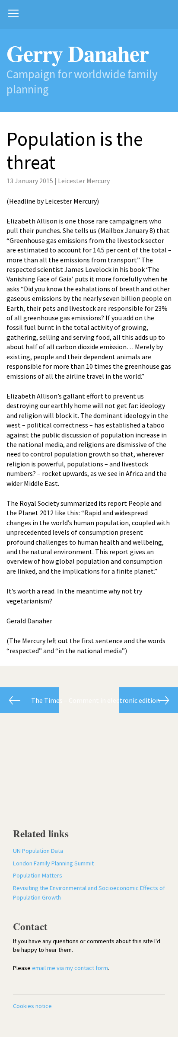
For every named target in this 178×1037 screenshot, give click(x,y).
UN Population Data (38, 851)
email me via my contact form (70, 968)
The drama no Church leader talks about (29, 700)
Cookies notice (32, 1006)
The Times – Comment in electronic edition (139, 700)
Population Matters (37, 875)
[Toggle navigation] (13, 13)
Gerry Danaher (77, 53)
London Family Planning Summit (53, 863)
